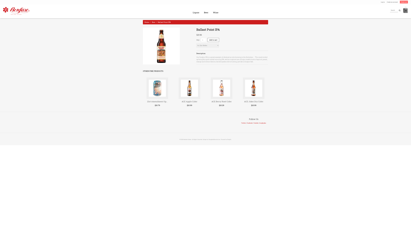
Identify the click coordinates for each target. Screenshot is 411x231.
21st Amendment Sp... (157, 101)
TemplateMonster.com (214, 139)
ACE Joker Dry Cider (253, 101)
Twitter (243, 123)
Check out (404, 2)
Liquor (196, 12)
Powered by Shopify (226, 139)
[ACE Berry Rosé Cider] (221, 88)
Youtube (255, 123)
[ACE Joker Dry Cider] (254, 88)
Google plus (262, 123)
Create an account (392, 2)
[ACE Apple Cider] (189, 88)
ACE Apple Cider (189, 101)
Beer (206, 12)
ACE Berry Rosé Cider (221, 101)
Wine (215, 12)
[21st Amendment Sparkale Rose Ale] (157, 88)
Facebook (249, 123)
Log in (383, 2)
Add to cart (213, 40)
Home (146, 22)
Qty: (198, 40)
